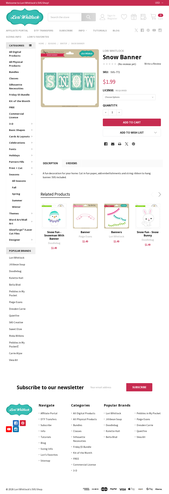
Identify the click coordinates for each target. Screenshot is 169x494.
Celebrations (17, 142)
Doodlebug (15, 271)
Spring (16, 193)
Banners (116, 232)
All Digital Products (15, 53)
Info (82, 30)
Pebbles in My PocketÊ (17, 344)
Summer (17, 200)
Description (50, 163)
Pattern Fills (16, 161)
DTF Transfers (43, 30)
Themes (14, 213)
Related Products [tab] (55, 194)
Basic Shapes (17, 130)
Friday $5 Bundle (19, 94)
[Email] (113, 144)
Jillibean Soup (17, 264)
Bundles (14, 72)
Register (112, 18)
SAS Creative (16, 322)
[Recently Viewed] (145, 17)
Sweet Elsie (15, 329)
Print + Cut (15, 168)
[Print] (120, 144)
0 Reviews (71, 163)
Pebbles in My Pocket (17, 293)
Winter (16, 206)
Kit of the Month (19, 101)
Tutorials (100, 30)
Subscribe (66, 30)
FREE (12, 107)
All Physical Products (16, 63)
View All (13, 360)
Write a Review (152, 63)
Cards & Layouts (19, 136)
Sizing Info (13, 36)
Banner (85, 232)
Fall (14, 187)
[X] (136, 30)
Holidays (14, 155)
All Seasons (19, 180)
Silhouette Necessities (16, 86)
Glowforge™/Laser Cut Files (20, 231)
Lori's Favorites (38, 36)
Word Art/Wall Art (18, 221)
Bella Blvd (14, 284)
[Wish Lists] (126, 17)
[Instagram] (160, 30)
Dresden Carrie (17, 308)
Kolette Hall (16, 277)
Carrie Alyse (15, 353)
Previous (153, 194)
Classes (13, 78)
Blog (116, 30)
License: (115, 90)
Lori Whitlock (16, 257)
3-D (11, 123)
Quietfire (14, 315)
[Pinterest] (148, 30)
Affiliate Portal (17, 30)
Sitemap (45, 460)
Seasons (14, 174)
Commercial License (16, 115)
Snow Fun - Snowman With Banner (54, 235)
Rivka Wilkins (16, 335)
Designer (14, 239)
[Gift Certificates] (136, 17)
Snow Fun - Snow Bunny (148, 233)
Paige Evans (15, 302)
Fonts (12, 149)
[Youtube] (154, 30)
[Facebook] (142, 30)
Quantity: (110, 105)
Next (159, 194)
